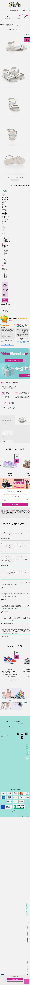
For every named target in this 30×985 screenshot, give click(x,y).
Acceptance (15, 979)
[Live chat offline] (26, 981)
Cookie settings (15, 982)
